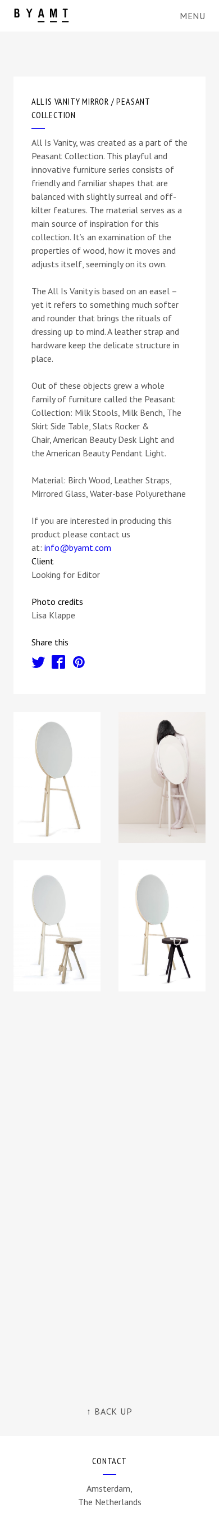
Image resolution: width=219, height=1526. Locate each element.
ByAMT (43, 15)
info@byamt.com (77, 547)
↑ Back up (109, 1411)
